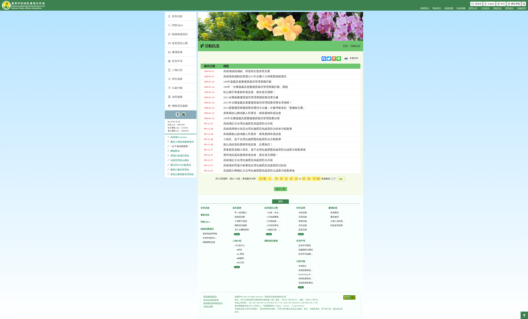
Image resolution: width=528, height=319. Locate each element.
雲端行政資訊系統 (179, 155)
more (237, 234)
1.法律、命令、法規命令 (273, 212)
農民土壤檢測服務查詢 (182, 142)
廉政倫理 (334, 217)
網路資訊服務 (180, 105)
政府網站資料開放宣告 (213, 303)
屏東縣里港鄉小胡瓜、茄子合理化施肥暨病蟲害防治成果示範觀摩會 (264, 149)
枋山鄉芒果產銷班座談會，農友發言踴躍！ (249, 92)
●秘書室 (239, 258)
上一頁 (262, 178)
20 (281, 178)
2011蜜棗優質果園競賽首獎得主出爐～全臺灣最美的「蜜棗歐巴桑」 (264, 107)
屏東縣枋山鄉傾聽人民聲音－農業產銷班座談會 (252, 113)
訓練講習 (521, 8)
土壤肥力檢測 (241, 221)
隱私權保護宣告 (210, 297)
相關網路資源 (209, 242)
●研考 (238, 250)
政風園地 (334, 212)
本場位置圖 (208, 307)
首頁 (345, 46)
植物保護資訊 (180, 34)
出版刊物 (177, 87)
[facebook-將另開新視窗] (178, 114)
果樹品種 (303, 221)
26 (309, 178)
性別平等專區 (305, 245)
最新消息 (205, 215)
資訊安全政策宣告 (211, 300)
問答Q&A (177, 25)
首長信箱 (177, 16)
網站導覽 (515, 4)
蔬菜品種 (303, 230)
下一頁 (316, 178)
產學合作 (473, 8)
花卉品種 (303, 225)
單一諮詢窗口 (241, 212)
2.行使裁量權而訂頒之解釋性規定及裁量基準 (273, 217)
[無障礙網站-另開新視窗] (349, 297)
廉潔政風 (177, 52)
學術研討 (436, 8)
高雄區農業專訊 (306, 283)
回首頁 (478, 4)
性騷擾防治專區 (306, 250)
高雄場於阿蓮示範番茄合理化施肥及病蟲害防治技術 (255, 165)
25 (304, 178)
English (491, 4)
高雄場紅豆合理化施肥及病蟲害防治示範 (248, 123)
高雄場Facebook (178, 137)
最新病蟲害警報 (210, 234)
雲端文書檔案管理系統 (182, 174)
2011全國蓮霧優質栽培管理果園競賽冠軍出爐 (250, 97)
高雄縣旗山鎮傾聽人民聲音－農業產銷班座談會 (252, 133)
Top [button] (524, 315)
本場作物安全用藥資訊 (210, 238)
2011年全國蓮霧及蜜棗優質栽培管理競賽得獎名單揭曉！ (257, 102)
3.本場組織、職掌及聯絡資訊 (273, 221)
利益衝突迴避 (336, 225)
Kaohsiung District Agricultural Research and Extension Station (306, 274)
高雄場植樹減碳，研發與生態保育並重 (246, 71)
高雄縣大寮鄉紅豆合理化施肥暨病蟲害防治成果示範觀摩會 (259, 170)
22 (291, 178)
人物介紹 (177, 70)
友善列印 (354, 58)
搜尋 (524, 4)
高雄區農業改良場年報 (306, 278)
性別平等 (177, 61)
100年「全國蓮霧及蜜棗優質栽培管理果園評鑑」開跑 (255, 86)
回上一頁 (280, 189)
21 (286, 178)
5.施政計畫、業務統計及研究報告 (273, 230)
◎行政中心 (240, 245)
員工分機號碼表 (242, 230)
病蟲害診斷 (240, 217)
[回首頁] (25, 6)
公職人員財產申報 (337, 221)
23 (296, 178)
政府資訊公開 (180, 43)
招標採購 (449, 8)
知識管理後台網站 (179, 160)
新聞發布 (424, 8)
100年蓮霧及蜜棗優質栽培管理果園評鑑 (247, 81)
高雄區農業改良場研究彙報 (306, 270)
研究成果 (177, 79)
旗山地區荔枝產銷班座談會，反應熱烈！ (248, 144)
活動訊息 (497, 8)
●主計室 (239, 262)
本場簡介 (303, 266)
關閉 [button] (280, 201)
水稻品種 (303, 212)
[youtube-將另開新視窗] (183, 114)
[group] (280, 26)
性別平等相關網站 (306, 254)
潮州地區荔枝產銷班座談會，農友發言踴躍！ (250, 154)
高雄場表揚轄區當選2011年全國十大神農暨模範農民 (255, 76)
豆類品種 (303, 217)
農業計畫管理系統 (179, 169)
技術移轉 (461, 8)
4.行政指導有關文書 (273, 225)
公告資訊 (485, 8)
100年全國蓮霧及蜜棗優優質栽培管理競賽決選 (251, 118)
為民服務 (177, 96)
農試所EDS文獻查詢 (180, 165)
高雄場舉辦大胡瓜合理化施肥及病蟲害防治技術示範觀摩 (257, 128)
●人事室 (239, 254)
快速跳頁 (325, 178)
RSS (503, 4)
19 (276, 178)
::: (468, 3)
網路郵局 (175, 151)
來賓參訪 (509, 8)
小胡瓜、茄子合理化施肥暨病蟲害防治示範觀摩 (252, 139)
